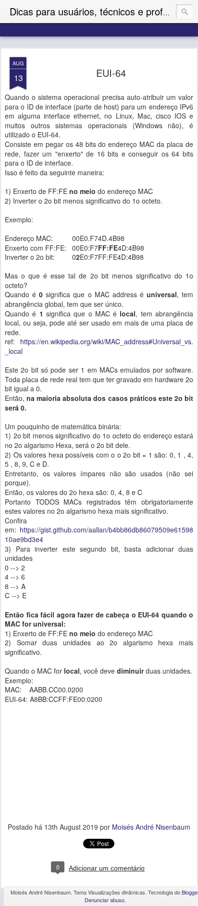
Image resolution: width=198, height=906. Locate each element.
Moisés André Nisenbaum (151, 827)
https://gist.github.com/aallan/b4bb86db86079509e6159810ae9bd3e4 (99, 534)
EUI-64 (111, 73)
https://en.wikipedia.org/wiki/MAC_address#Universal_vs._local (99, 346)
